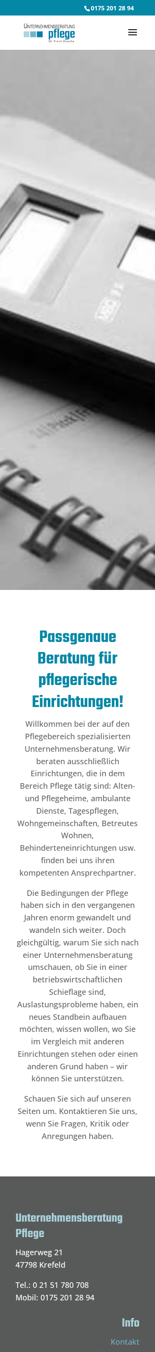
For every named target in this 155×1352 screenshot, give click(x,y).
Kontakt (125, 1342)
